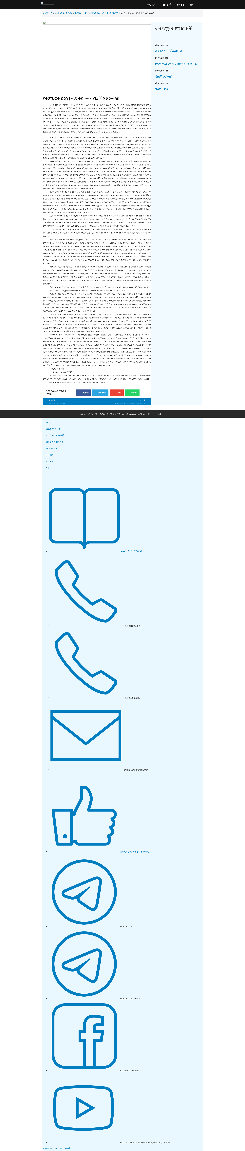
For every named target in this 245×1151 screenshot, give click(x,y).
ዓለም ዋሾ (161, 89)
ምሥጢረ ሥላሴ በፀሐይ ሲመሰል (176, 63)
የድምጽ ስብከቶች (55, 435)
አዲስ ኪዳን (81, 13)
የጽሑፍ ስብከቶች (55, 428)
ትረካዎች (50, 454)
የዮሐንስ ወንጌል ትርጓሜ (104, 13)
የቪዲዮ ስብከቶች (55, 441)
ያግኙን (180, 4)
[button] (83, 392)
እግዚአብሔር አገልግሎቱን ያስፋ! (56, 1148)
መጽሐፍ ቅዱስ (63, 13)
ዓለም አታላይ (163, 76)
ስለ (192, 4)
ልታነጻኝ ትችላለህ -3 (168, 51)
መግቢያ (150, 4)
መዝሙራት (52, 448)
